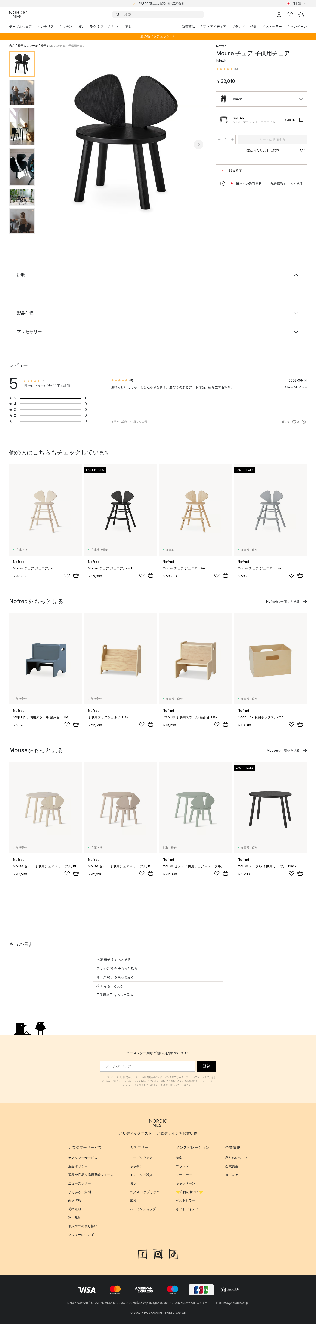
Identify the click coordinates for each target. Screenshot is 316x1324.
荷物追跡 (74, 1209)
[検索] (118, 14)
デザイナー (184, 1175)
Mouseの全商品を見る (283, 750)
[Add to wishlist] (67, 576)
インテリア (45, 26)
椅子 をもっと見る (109, 986)
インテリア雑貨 (141, 1175)
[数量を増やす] (232, 139)
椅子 (43, 45)
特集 (253, 26)
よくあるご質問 (79, 1192)
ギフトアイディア (213, 26)
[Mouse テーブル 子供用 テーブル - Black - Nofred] (223, 119)
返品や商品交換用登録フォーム (91, 1175)
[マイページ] (279, 14)
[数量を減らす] (219, 139)
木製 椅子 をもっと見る (113, 959)
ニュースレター (79, 1183)
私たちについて (236, 1158)
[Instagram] (158, 1253)
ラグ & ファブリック (105, 26)
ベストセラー (272, 26)
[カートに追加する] (76, 575)
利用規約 (74, 1217)
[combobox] (296, 3)
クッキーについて (81, 1234)
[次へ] (198, 144)
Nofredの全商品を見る (283, 601)
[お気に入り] (290, 14)
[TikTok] (173, 1253)
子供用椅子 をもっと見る (114, 995)
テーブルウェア (20, 26)
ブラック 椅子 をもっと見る (116, 968)
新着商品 (188, 26)
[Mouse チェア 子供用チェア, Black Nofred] (124, 144)
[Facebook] (142, 1253)
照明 (81, 26)
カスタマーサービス (82, 1158)
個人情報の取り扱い (82, 1226)
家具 (128, 26)
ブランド (238, 26)
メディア (231, 1175)
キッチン (65, 26)
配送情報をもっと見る (286, 183)
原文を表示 (140, 421)
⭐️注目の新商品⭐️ (189, 1192)
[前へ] (50, 144)
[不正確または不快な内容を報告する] (304, 422)
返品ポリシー (78, 1166)
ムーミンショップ (143, 1209)
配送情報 (74, 1200)
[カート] (301, 14)
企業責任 (231, 1166)
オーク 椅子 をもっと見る (115, 977)
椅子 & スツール (28, 45)
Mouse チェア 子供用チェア (67, 45)
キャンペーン (297, 26)
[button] (227, 69)
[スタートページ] (18, 14)
